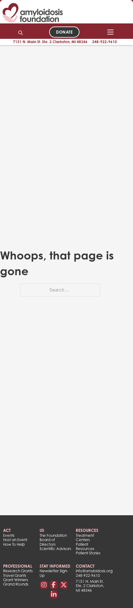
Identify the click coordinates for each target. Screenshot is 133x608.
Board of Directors (48, 542)
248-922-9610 (104, 41)
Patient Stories (88, 553)
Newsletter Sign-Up (54, 573)
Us (42, 530)
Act (7, 530)
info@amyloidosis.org (92, 571)
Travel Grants (14, 575)
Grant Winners (15, 580)
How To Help (14, 544)
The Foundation (53, 535)
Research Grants (18, 571)
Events (9, 535)
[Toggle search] (20, 33)
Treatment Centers (85, 537)
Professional (17, 566)
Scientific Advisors (55, 549)
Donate (64, 32)
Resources (87, 530)
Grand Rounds (15, 584)
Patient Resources (85, 546)
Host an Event (15, 540)
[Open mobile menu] (110, 32)
